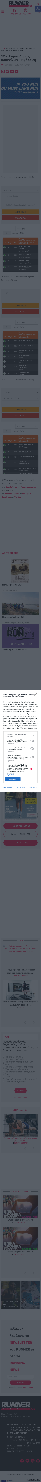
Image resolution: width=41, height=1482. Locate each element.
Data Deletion (8, 787)
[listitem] (20, 735)
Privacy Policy (33, 787)
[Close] (36, 695)
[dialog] (20, 741)
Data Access (20, 787)
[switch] (32, 741)
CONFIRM (12, 779)
